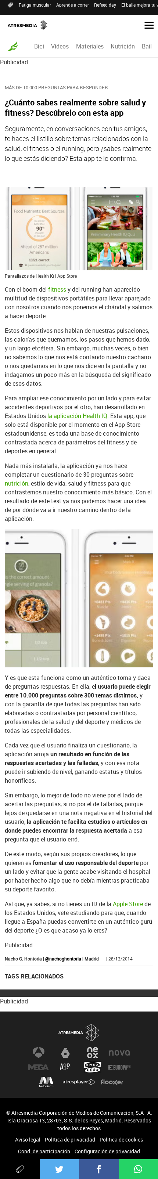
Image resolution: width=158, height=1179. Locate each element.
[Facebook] (99, 1169)
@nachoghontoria (63, 959)
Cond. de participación (44, 1151)
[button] (146, 25)
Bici (39, 46)
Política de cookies (121, 1139)
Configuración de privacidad (107, 1151)
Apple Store (128, 904)
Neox (93, 1052)
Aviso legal (27, 1139)
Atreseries (65, 1067)
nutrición (16, 483)
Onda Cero (93, 1067)
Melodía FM (46, 1082)
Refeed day (105, 5)
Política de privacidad (70, 1139)
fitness (58, 289)
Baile (148, 46)
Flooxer (112, 1082)
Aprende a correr (72, 5)
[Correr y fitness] (13, 46)
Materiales (90, 46)
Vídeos (60, 46)
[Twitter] (59, 1169)
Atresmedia (79, 1032)
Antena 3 (39, 1052)
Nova (119, 1052)
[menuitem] (39, 46)
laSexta (65, 1052)
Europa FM (119, 1067)
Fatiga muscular (35, 5)
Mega (39, 1067)
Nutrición (123, 46)
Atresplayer (79, 1082)
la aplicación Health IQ (77, 416)
